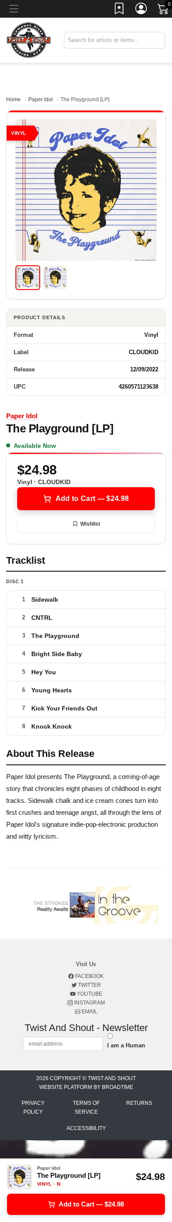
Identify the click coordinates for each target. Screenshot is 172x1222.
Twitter (89, 985)
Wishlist (90, 524)
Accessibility (86, 1128)
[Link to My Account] (141, 10)
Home (13, 99)
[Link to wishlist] (119, 10)
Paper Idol (40, 99)
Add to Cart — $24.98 (92, 498)
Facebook (89, 976)
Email (88, 1011)
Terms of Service (86, 1107)
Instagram (89, 1003)
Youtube (88, 994)
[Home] (29, 40)
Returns (139, 1103)
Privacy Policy (33, 1107)
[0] (163, 10)
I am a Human (126, 1045)
